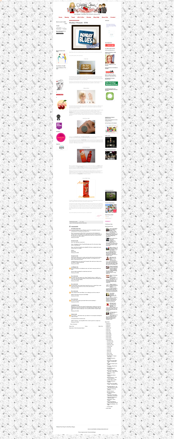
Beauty (67, 17)
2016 (107, 333)
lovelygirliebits (80, 173)
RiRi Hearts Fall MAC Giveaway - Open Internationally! (113, 258)
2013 (107, 337)
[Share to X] (81, 221)
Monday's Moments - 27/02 (111, 358)
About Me (105, 17)
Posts (107, 216)
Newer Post (71, 326)
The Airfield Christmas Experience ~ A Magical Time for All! (113, 295)
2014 (107, 336)
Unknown (73, 314)
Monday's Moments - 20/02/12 (111, 369)
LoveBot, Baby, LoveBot (111, 379)
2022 (107, 326)
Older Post (101, 326)
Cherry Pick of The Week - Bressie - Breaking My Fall (112, 361)
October (109, 343)
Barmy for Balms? (110, 391)
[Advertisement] (60, 74)
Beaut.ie (99, 165)
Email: (109, 32)
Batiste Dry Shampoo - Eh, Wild (112, 404)
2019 (107, 329)
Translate (65, 28)
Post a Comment (73, 324)
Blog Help (96, 17)
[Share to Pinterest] (83, 221)
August (108, 346)
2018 (107, 330)
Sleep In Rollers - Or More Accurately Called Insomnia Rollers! (114, 285)
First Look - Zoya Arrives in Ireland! (112, 366)
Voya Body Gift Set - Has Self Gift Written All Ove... (112, 387)
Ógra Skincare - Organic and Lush (111, 356)
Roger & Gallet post (80, 166)
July (108, 347)
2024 (107, 325)
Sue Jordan (73, 276)
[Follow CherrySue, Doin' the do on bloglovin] (108, 221)
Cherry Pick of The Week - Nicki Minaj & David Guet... (112, 395)
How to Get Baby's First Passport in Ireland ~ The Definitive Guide (113, 230)
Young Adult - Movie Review (111, 400)
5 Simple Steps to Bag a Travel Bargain (113, 313)
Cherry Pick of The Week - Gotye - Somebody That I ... (112, 384)
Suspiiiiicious (71, 112)
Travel (73, 17)
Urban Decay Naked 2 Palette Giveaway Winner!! (112, 402)
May (108, 350)
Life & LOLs (80, 17)
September (109, 344)
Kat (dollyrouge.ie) (74, 228)
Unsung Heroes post (77, 136)
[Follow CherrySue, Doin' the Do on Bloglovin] (59, 89)
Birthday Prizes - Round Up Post (113, 303)
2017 (107, 332)
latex (86, 432)
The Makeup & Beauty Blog (85, 136)
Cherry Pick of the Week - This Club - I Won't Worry (112, 371)
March (108, 353)
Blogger (94, 432)
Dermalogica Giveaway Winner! (111, 389)
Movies (89, 17)
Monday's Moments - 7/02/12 (111, 393)
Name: (109, 30)
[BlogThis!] (80, 221)
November (109, 341)
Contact (112, 17)
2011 (107, 408)
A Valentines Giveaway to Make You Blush (112, 397)
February (109, 354)
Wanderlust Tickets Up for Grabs (112, 364)
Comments (108, 218)
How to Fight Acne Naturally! (113, 239)
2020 (107, 327)
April (108, 351)
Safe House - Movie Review (111, 373)
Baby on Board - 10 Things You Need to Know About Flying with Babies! (114, 248)
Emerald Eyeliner (83, 139)
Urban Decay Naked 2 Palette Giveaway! (114, 267)
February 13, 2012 (75, 237)
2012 (107, 339)
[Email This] (79, 221)
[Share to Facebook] (82, 221)
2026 (107, 323)
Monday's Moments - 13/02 (111, 381)
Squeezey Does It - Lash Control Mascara (112, 378)
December (109, 340)
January (109, 406)
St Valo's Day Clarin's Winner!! (111, 375)
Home (60, 17)
